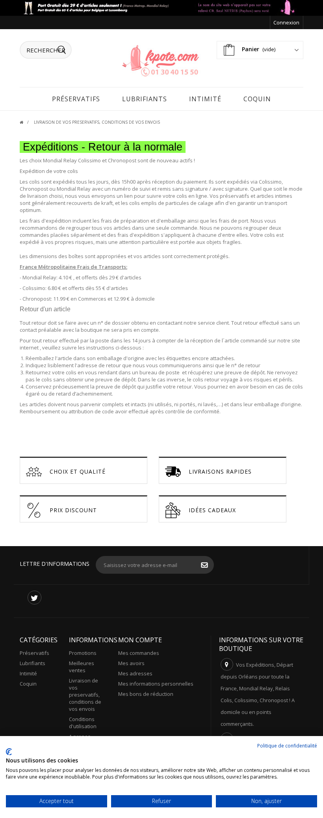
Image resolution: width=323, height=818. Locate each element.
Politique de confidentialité (287, 745)
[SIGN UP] (208, 566)
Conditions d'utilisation (83, 723)
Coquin (257, 99)
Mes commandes (138, 652)
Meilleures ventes (81, 667)
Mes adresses (135, 673)
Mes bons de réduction (145, 693)
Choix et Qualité (78, 471)
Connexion (286, 22)
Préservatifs (76, 99)
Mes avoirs (131, 663)
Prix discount (73, 510)
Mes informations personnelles (155, 683)
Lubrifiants (144, 99)
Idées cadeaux (212, 510)
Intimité (205, 99)
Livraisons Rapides (220, 471)
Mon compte (140, 640)
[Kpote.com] (161, 59)
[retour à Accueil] (26, 122)
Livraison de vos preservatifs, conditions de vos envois (85, 694)
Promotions (83, 652)
